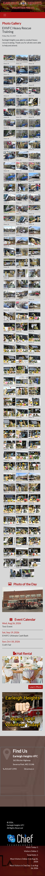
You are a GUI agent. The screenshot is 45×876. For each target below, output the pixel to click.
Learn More (36, 686)
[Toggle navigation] (5, 15)
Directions (28, 769)
